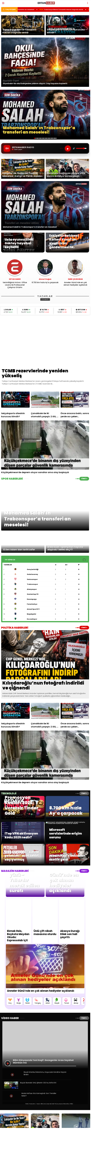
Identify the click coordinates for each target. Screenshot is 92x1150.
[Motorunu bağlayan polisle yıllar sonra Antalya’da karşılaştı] (45, 1126)
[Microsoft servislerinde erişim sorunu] (67, 823)
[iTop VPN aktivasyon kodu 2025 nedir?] (23, 842)
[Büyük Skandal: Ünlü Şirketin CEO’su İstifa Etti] (11, 1088)
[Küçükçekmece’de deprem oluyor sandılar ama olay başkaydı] (45, 445)
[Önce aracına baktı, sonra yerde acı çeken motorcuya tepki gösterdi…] (75, 400)
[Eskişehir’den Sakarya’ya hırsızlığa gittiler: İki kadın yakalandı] (76, 1126)
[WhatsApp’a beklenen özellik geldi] (67, 864)
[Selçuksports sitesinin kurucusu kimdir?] (15, 400)
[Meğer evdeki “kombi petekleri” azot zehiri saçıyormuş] (23, 864)
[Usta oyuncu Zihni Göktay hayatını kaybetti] (23, 252)
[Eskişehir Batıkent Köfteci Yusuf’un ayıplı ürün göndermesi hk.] (67, 252)
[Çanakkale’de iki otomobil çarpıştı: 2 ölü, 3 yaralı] (45, 400)
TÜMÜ (45, 299)
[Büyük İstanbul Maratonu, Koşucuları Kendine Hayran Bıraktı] (12, 1077)
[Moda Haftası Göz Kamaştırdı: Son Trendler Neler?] (11, 1098)
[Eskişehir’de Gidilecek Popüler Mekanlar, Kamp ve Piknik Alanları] (14, 1126)
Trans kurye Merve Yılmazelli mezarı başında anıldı (26, 9)
